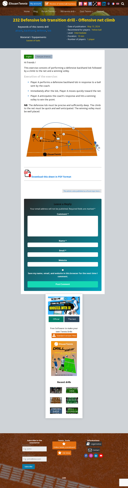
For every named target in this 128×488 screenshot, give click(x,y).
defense (41, 30)
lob (49, 30)
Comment (63, 214)
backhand (30, 30)
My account (35, 3)
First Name (27, 445)
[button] (60, 3)
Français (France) (43, 56)
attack (19, 30)
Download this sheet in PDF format (51, 176)
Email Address (28, 455)
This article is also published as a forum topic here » (82, 191)
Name (63, 240)
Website (63, 260)
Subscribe (28, 466)
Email (62, 250)
